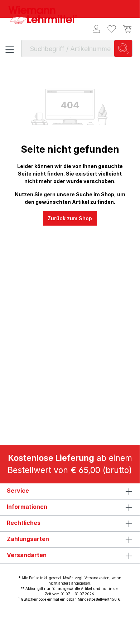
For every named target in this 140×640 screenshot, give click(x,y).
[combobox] (67, 48)
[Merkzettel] (112, 29)
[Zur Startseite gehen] (43, 15)
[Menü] (10, 49)
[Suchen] (123, 48)
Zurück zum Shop (70, 218)
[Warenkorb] (126, 29)
